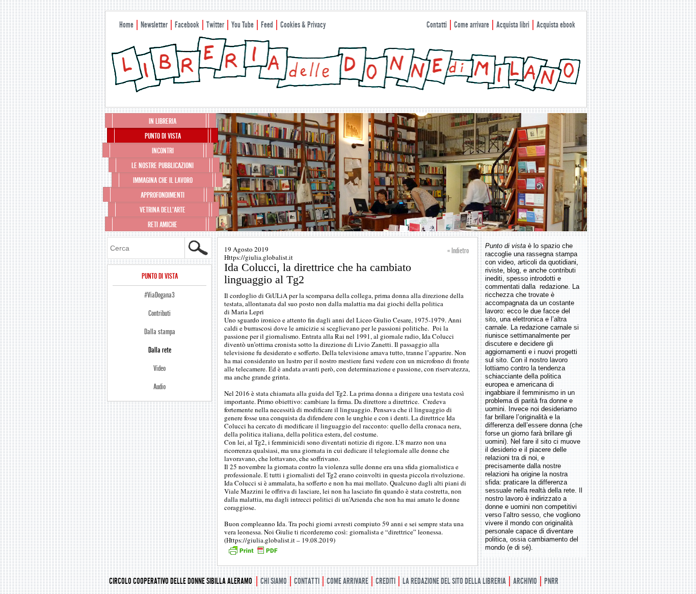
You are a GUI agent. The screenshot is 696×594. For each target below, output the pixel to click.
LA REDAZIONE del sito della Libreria (454, 581)
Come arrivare (471, 24)
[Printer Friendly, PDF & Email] (252, 553)
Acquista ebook (556, 24)
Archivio (525, 581)
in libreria (162, 121)
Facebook (187, 24)
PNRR (551, 581)
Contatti (436, 24)
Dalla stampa (159, 332)
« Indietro (458, 251)
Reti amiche (162, 225)
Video (159, 368)
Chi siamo (273, 581)
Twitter (215, 24)
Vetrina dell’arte (162, 210)
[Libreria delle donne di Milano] (345, 90)
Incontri (163, 151)
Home (126, 24)
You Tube (242, 24)
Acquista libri (512, 24)
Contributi (159, 313)
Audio (159, 387)
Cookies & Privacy (303, 24)
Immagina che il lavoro (163, 180)
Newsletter (154, 24)
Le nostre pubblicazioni (162, 165)
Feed (267, 24)
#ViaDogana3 (159, 295)
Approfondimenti (162, 195)
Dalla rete (159, 350)
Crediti (385, 581)
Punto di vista (163, 136)
